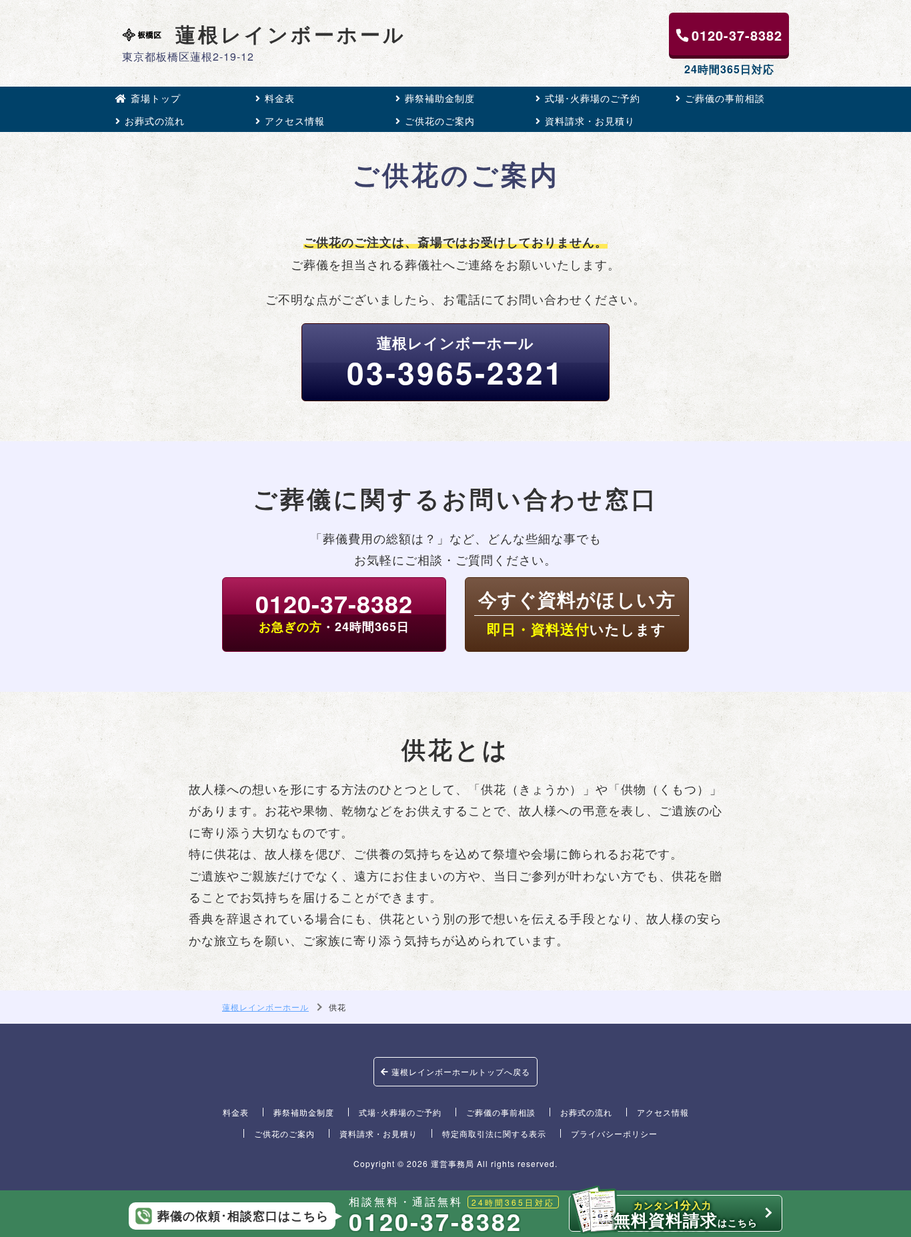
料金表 (280, 98)
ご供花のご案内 (440, 120)
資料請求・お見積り (590, 120)
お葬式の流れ (155, 120)
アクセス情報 (295, 120)
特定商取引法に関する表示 (494, 1133)
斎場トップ (156, 98)
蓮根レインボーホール (290, 35)
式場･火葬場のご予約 (592, 98)
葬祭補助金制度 (440, 98)
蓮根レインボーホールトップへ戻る (459, 1071)
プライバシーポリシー (614, 1133)
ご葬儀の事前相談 (725, 98)
